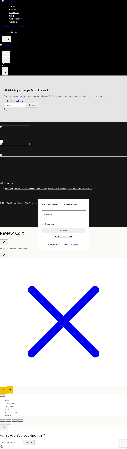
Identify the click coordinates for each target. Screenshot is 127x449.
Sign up (75, 244)
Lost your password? (63, 237)
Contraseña (47, 214)
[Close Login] (4, 255)
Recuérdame (50, 224)
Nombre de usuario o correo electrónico (60, 204)
